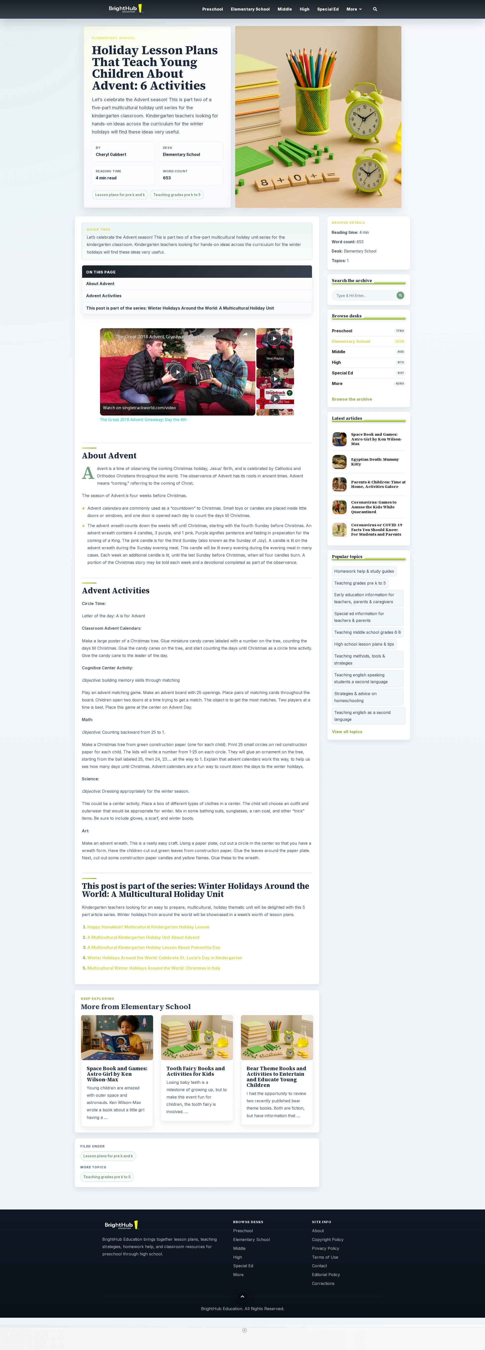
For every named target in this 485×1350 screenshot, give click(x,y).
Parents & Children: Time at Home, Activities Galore (378, 484)
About (318, 1230)
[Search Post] (400, 295)
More (368, 383)
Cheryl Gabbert (111, 154)
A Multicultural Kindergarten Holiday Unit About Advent (143, 937)
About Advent (100, 283)
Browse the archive (352, 399)
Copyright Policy (328, 1239)
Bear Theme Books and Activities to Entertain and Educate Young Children (276, 1077)
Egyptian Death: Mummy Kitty (375, 462)
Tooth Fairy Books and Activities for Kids (195, 1071)
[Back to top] (242, 1296)
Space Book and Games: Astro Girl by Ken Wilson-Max (117, 1074)
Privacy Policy (325, 1248)
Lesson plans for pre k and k (120, 195)
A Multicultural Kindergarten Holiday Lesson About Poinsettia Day (154, 947)
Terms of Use (325, 1257)
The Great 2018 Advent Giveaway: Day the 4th (164, 337)
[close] (244, 1330)
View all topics (347, 731)
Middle (285, 9)
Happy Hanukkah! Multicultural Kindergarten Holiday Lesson (148, 926)
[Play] (275, 379)
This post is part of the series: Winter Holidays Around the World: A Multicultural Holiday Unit (180, 308)
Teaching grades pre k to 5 (177, 195)
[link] (108, 336)
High (305, 9)
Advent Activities (104, 295)
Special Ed (328, 9)
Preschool (212, 9)
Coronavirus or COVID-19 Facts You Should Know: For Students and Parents (376, 529)
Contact (319, 1265)
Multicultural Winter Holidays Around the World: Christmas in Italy (154, 968)
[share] (245, 334)
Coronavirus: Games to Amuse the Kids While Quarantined (374, 507)
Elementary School (250, 9)
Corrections (323, 1283)
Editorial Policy (326, 1274)
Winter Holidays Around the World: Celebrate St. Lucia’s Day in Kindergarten (164, 957)
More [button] (352, 9)
